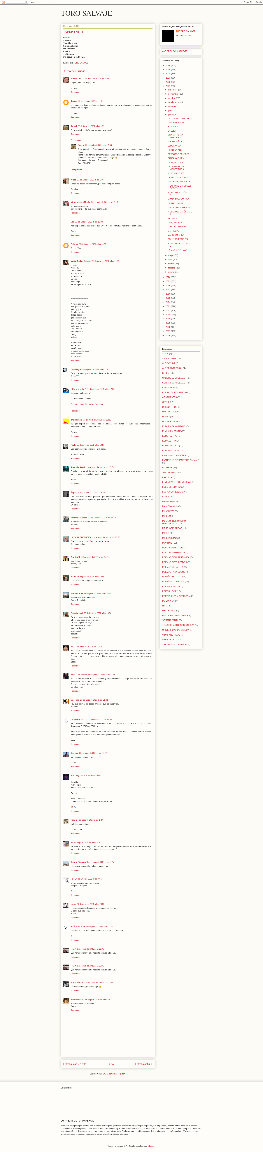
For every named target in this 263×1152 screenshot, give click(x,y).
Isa (72, 647)
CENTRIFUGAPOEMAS (173, 383)
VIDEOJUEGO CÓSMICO (174, 644)
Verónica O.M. (77, 999)
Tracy (73, 949)
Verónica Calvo (78, 926)
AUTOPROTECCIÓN (172, 368)
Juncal (74, 126)
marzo (171, 263)
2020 (168, 277)
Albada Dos (76, 79)
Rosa (73, 820)
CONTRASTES (169, 397)
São (72, 222)
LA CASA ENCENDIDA (81, 537)
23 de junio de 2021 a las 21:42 (94, 700)
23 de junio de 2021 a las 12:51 (90, 445)
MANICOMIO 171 (176, 235)
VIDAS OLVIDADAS (171, 639)
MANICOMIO (168, 506)
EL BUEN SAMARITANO (174, 426)
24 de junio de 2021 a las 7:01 (88, 879)
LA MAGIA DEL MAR (177, 250)
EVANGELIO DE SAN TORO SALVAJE (180, 460)
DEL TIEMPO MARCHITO (180, 118)
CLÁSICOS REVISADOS (174, 392)
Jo (72, 842)
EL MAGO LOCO (170, 445)
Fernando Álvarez (79, 518)
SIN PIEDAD (173, 231)
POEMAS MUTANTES (172, 567)
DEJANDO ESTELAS (178, 239)
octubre (172, 98)
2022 (168, 82)
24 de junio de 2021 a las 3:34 (87, 842)
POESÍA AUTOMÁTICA (173, 581)
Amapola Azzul (78, 467)
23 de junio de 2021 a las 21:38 (101, 674)
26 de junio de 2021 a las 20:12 (98, 999)
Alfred (73, 180)
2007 (168, 331)
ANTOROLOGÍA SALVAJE (174, 51)
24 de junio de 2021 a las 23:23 (90, 904)
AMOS (165, 353)
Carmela (74, 753)
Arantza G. (76, 557)
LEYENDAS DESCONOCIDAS (176, 482)
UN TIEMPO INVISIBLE (179, 181)
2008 (168, 327)
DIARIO (166, 416)
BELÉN (165, 373)
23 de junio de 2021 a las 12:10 (97, 420)
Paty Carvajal (77, 613)
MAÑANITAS (168, 511)
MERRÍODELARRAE (172, 528)
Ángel (73, 492)
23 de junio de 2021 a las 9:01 (91, 126)
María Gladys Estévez (81, 261)
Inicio (111, 1064)
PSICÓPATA (168, 601)
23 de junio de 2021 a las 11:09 (105, 261)
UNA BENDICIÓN (176, 122)
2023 (168, 78)
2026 (168, 65)
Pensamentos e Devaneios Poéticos (87, 404)
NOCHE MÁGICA (176, 141)
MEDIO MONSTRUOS (178, 199)
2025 (168, 69)
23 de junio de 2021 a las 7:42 (95, 79)
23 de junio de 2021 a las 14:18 (102, 518)
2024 (168, 73)
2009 (168, 323)
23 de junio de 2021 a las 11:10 (95, 369)
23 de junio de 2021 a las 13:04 (100, 467)
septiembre (174, 102)
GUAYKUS (167, 467)
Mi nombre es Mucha (80, 202)
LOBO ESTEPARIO (171, 487)
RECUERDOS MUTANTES (175, 615)
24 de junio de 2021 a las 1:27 (89, 820)
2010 (168, 318)
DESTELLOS (168, 411)
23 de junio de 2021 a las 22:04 (98, 719)
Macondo (75, 700)
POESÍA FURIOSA (171, 586)
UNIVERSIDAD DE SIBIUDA (175, 630)
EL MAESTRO (169, 441)
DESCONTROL (169, 407)
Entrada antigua (144, 1064)
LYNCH (165, 496)
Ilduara (74, 101)
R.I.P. (164, 605)
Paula (73, 445)
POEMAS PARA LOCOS (173, 572)
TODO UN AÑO (175, 150)
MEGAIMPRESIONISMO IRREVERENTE (174, 522)
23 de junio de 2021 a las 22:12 (93, 753)
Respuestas (79, 140)
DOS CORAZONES (177, 226)
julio (170, 110)
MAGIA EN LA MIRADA (179, 207)
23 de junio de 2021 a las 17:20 (106, 537)
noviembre (173, 94)
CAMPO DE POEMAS (178, 177)
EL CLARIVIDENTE (171, 431)
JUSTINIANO (168, 472)
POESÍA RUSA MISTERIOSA (176, 596)
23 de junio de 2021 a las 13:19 (91, 492)
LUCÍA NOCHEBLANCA (173, 492)
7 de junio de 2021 (177, 222)
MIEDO (165, 533)
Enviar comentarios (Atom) (114, 1074)
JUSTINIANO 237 (176, 173)
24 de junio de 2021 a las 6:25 (100, 862)
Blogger (151, 1146)
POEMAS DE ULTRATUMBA (175, 557)
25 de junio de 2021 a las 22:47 (90, 949)
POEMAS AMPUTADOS (173, 552)
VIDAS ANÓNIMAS (171, 635)
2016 (168, 294)
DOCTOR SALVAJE (171, 421)
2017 (168, 289)
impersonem (76, 420)
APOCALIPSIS (169, 358)
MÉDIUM (166, 516)
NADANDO (173, 218)
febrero (172, 268)
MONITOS (167, 543)
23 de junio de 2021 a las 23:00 (86, 775)
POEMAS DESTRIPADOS (174, 562)
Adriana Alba (77, 593)
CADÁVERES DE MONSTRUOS (176, 167)
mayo (171, 255)
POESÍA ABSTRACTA (172, 576)
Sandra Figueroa (78, 862)
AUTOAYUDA (168, 363)
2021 (168, 86)
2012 (168, 310)
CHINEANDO (168, 387)
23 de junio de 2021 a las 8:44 (91, 101)
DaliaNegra (76, 369)
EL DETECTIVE (169, 436)
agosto (171, 106)
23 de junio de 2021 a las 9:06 (90, 180)
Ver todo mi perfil (184, 35)
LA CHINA (167, 477)
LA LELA (172, 131)
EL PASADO (173, 126)
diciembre (173, 89)
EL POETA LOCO (170, 450)
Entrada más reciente (74, 1064)
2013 (168, 306)
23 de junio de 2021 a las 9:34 (98, 145)
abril (170, 259)
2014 (168, 302)
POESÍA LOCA (169, 591)
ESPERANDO (174, 146)
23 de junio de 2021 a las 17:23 (95, 557)
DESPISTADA (77, 719)
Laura (73, 904)
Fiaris (73, 577)
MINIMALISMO (169, 538)
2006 (168, 335)
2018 (168, 285)
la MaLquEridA (78, 983)
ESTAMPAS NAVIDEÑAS (174, 455)
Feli (72, 879)
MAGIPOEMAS (169, 501)
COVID (165, 402)
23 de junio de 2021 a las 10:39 (89, 222)
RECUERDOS (169, 610)
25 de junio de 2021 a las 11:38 (99, 926)
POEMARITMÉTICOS (172, 547)
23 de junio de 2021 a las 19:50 (97, 613)
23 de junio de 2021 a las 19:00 (90, 577)
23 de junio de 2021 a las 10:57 (92, 244)
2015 (168, 298)
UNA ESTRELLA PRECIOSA (175, 136)
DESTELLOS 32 (175, 203)
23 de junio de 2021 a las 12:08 (100, 389)
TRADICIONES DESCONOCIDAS (178, 625)
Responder (75, 92)
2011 (168, 314)
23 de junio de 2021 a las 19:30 (97, 593)
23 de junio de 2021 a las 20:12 (88, 647)
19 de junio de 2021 (177, 162)
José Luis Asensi (79, 674)
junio (170, 114)
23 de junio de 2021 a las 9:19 (104, 202)
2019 (168, 281)
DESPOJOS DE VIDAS (178, 154)
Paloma (74, 244)
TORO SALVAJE (86, 13)
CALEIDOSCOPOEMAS (173, 378)
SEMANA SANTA (170, 620)
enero (171, 272)
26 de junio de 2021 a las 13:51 (99, 983)
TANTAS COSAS (176, 158)
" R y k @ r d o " (78, 389)
